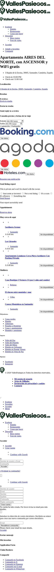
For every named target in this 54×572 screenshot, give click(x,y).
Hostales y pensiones (13, 330)
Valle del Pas (10, 340)
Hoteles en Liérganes (13, 347)
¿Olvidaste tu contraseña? (10, 471)
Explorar (8, 27)
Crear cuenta (10, 448)
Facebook (9, 362)
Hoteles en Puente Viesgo (15, 349)
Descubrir (9, 36)
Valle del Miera (11, 345)
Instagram (9, 364)
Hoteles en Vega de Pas (14, 352)
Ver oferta (4, 138)
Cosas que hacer (16, 34)
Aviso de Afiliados (21, 381)
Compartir (9, 51)
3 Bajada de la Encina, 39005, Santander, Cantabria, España (24, 89)
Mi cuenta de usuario (23, 379)
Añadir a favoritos (12, 49)
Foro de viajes (15, 40)
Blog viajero (15, 38)
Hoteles (13, 29)
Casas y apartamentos (13, 328)
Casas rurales (10, 319)
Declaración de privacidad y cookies (29, 383)
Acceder (8, 446)
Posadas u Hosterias (13, 326)
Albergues (9, 324)
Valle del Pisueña (12, 343)
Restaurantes (15, 31)
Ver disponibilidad (46, 234)
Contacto (18, 386)
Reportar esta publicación (10, 179)
